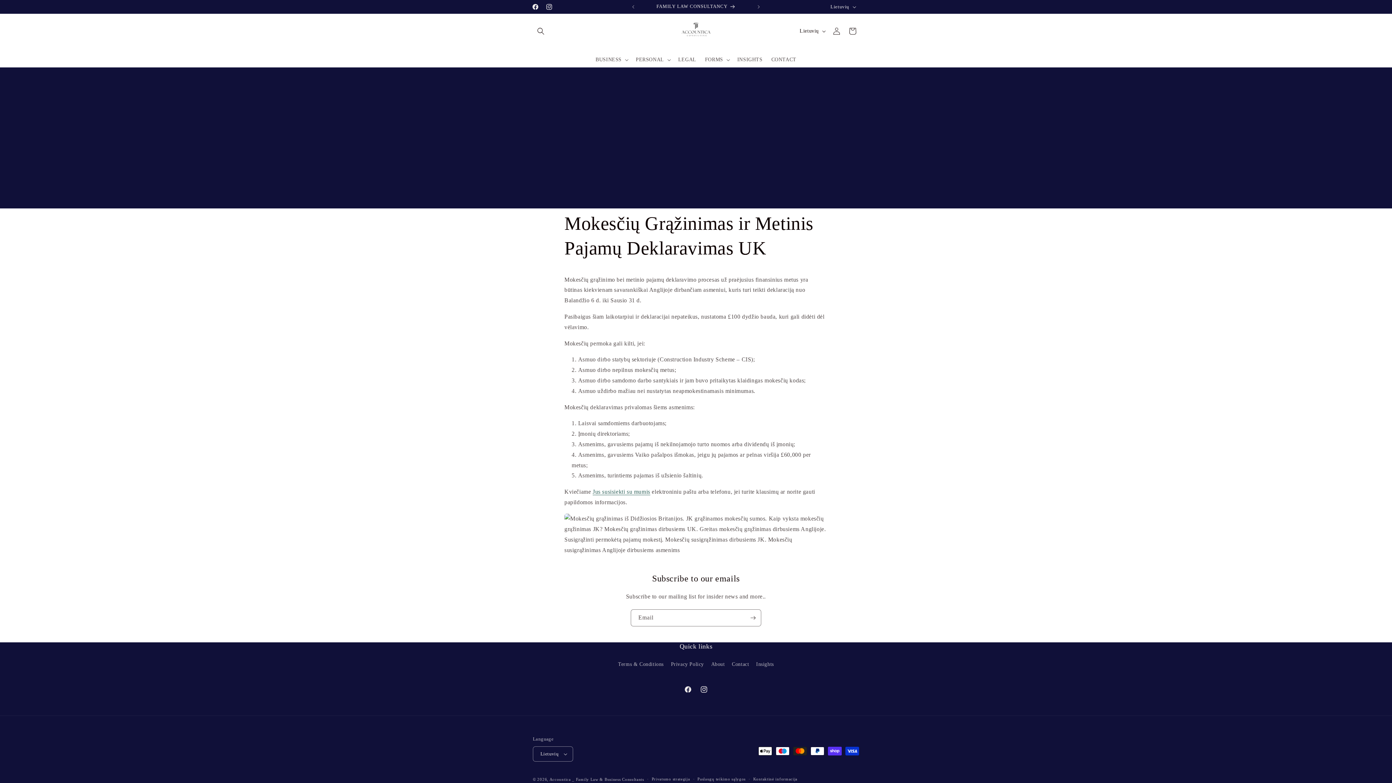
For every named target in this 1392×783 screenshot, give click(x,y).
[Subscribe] (753, 617)
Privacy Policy (687, 664)
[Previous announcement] (633, 7)
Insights (765, 664)
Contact (740, 664)
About (718, 664)
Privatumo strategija (671, 779)
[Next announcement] (759, 7)
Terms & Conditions (641, 664)
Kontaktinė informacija (775, 779)
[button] (541, 31)
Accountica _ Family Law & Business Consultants (597, 779)
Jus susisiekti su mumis (621, 492)
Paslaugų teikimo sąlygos (721, 779)
